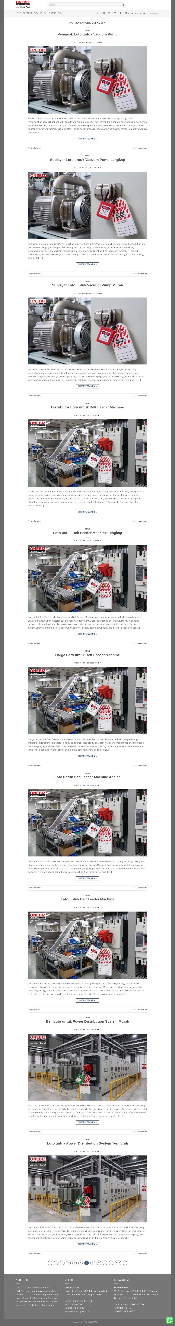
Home (18, 13)
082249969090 (134, 13)
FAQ (60, 13)
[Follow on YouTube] (104, 13)
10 (105, 1262)
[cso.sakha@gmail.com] (109, 13)
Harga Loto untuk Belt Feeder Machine (87, 655)
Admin (101, 22)
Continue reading (87, 139)
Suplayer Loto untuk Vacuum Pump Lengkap (87, 160)
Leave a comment (139, 148)
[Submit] (122, 4)
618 (118, 1262)
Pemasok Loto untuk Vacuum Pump (88, 34)
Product (27, 13)
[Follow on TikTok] (101, 13)
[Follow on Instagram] (97, 13)
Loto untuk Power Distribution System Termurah (87, 1143)
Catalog (38, 13)
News (87, 30)
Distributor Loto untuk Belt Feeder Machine (87, 407)
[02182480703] (121, 13)
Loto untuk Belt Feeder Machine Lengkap (87, 533)
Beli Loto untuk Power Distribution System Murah (87, 1021)
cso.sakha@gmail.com (78, 1311)
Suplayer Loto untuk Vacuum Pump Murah (87, 285)
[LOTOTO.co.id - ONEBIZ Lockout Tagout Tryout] (29, 5)
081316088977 (152, 13)
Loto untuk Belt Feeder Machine (87, 899)
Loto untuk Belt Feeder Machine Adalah (87, 777)
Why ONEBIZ (50, 13)
